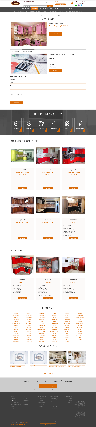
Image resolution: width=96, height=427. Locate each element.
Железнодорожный (80, 317)
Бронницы (42, 313)
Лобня (54, 325)
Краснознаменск (79, 323)
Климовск (29, 321)
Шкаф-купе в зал (82, 410)
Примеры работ (35, 8)
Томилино (42, 337)
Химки (79, 337)
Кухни (81, 11)
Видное (67, 313)
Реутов (54, 333)
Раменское (41, 333)
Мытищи (67, 327)
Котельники (28, 323)
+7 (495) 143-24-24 (79, 1)
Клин (42, 321)
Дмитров (16, 317)
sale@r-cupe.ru (48, 424)
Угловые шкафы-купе (48, 11)
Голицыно (54, 315)
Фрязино (67, 337)
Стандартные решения (43, 8)
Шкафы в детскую (81, 399)
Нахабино (16, 329)
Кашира (16, 321)
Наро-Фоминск (80, 327)
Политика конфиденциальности (18, 424)
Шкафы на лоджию (81, 400)
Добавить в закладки (48, 386)
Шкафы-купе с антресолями (80, 404)
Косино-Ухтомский (16, 323)
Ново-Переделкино (41, 329)
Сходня (28, 337)
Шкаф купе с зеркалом (80, 413)
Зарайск (29, 319)
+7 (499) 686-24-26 (44, 423)
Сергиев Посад (16, 335)
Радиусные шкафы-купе (20, 11)
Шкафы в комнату (81, 401)
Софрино (67, 335)
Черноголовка (29, 339)
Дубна (54, 317)
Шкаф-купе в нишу (81, 412)
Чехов (41, 339)
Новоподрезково (67, 329)
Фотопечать (41, 406)
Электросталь (29, 341)
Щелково (67, 339)
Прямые (70, 400)
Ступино (16, 337)
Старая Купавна (79, 335)
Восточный (41, 315)
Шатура (54, 339)
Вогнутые (41, 400)
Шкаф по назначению (61, 11)
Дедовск (67, 315)
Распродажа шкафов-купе (16, 404)
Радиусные (70, 398)
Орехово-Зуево (41, 331)
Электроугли (41, 341)
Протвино (80, 331)
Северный (80, 333)
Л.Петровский (42, 325)
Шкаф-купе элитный (81, 417)
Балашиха (29, 313)
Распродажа (41, 404)
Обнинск (16, 331)
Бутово (54, 313)
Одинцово (29, 331)
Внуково (80, 313)
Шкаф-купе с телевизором (80, 414)
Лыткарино (79, 325)
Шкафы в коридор (81, 405)
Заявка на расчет (61, 4)
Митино (29, 327)
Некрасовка (28, 329)
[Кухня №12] (29, 34)
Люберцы (16, 327)
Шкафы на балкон (81, 406)
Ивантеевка (67, 319)
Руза (67, 333)
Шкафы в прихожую (81, 397)
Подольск (67, 331)
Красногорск (67, 323)
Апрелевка (16, 313)
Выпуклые (42, 398)
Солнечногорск (42, 335)
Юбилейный (54, 341)
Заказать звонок (60, 1)
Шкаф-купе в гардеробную (80, 409)
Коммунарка (67, 321)
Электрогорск (16, 341)
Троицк (54, 337)
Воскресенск (29, 315)
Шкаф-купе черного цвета (80, 416)
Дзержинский (80, 315)
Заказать (55, 34)
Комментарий (13, 92)
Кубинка (16, 325)
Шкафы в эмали (73, 11)
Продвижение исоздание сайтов (82, 422)
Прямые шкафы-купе (34, 11)
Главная (22, 8)
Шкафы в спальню (81, 403)
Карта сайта (25, 422)
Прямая (25, 402)
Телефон (51, 64)
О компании (27, 8)
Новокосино (54, 329)
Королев (80, 321)
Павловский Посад (54, 331)
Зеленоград (54, 319)
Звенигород (41, 319)
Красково (42, 323)
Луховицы (67, 325)
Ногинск (80, 329)
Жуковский (16, 319)
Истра (80, 319)
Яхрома (67, 341)
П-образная (26, 404)
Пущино (29, 333)
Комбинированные (41, 402)
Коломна (54, 321)
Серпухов (29, 335)
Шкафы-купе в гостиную (80, 402)
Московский (54, 327)
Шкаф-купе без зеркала (80, 415)
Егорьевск (67, 317)
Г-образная (26, 398)
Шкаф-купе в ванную (81, 411)
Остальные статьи (47, 373)
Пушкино (16, 333)
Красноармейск (54, 323)
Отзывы (50, 8)
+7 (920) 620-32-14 (79, 3)
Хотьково (16, 339)
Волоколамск (16, 315)
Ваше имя (51, 58)
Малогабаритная (27, 400)
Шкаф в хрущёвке (81, 407)
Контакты (56, 8)
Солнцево (54, 335)
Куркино (29, 325)
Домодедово (42, 317)
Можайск (42, 327)
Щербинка (80, 339)
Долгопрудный (29, 317)
